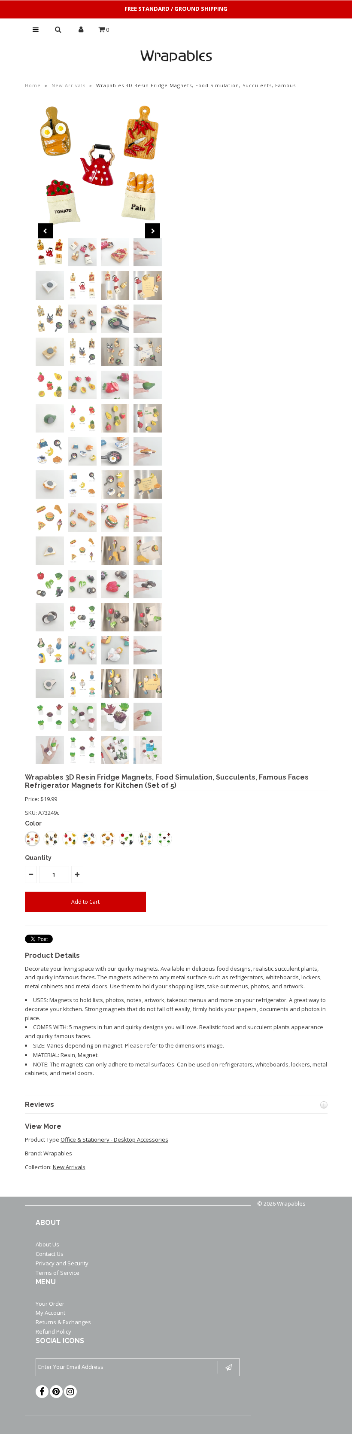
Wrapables (57, 1153)
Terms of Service (57, 1273)
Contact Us (50, 1254)
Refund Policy (53, 1331)
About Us (47, 1244)
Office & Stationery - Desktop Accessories (114, 1139)
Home (33, 85)
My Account (50, 1312)
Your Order (50, 1303)
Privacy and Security (62, 1263)
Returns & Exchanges (63, 1322)
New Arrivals (68, 85)
